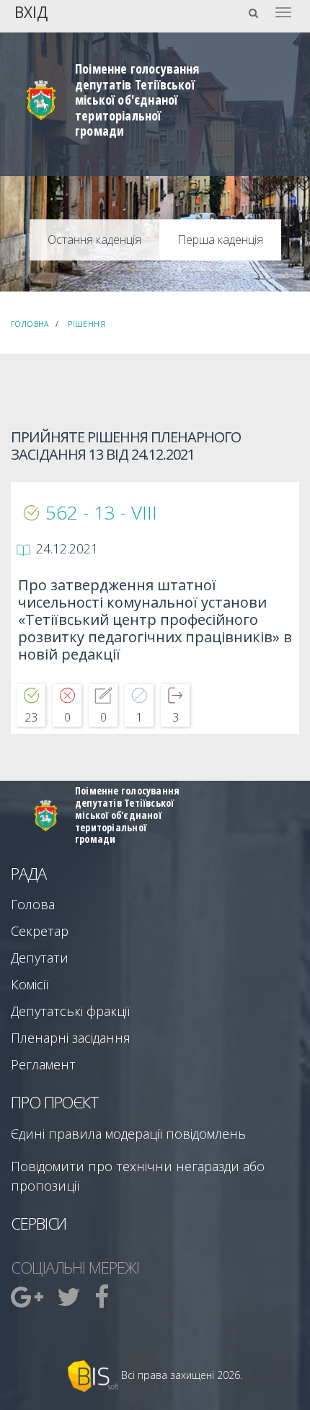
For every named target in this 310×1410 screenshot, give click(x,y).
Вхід (31, 11)
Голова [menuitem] (33, 904)
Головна (30, 324)
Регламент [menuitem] (43, 1064)
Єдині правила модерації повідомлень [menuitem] (128, 1133)
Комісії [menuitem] (29, 984)
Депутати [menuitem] (39, 957)
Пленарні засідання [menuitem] (70, 1037)
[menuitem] (29, 1297)
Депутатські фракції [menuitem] (70, 1011)
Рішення (86, 324)
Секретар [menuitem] (39, 931)
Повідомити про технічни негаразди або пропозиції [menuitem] (138, 1175)
